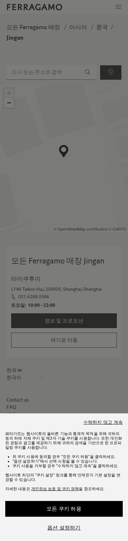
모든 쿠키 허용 (64, 508)
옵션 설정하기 (63, 528)
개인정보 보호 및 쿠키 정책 (55, 489)
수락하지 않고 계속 (103, 422)
